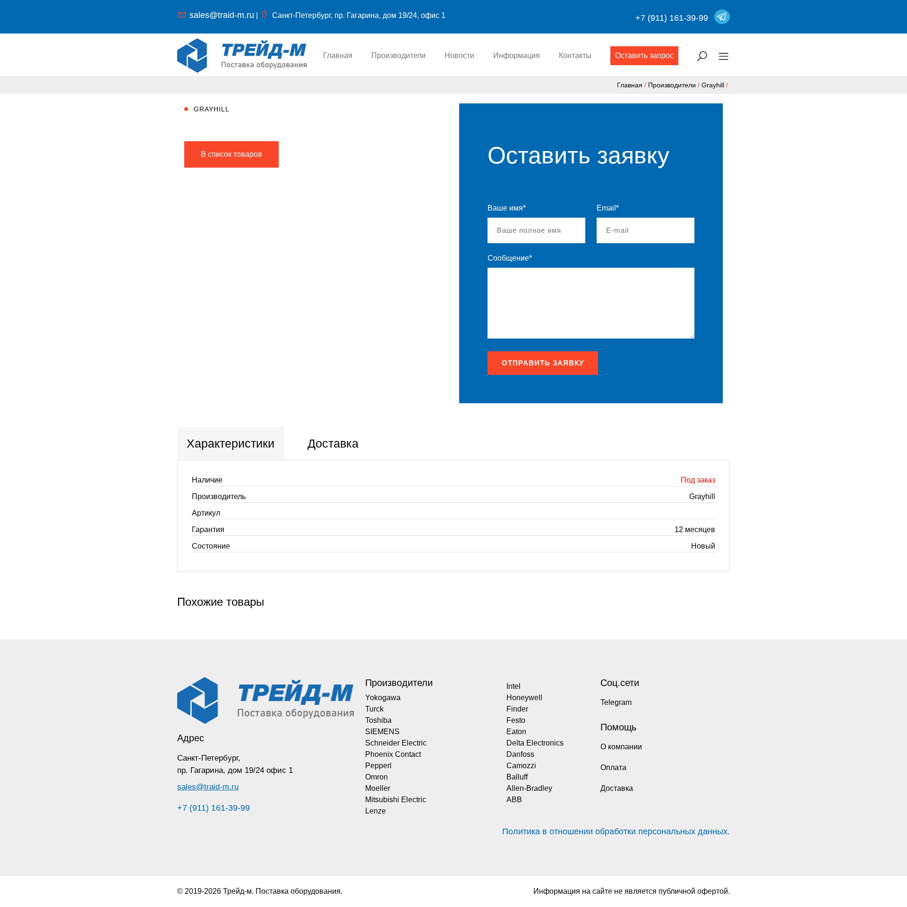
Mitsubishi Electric (395, 800)
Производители (398, 55)
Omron (376, 777)
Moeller (377, 788)
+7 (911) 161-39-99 (671, 18)
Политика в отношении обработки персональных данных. (616, 831)
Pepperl (378, 766)
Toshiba (378, 720)
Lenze (375, 811)
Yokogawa (383, 698)
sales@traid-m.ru (221, 15)
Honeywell (524, 698)
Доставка (616, 788)
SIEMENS (382, 732)
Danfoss (520, 754)
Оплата (613, 767)
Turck (374, 709)
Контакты (575, 55)
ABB (514, 800)
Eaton (516, 732)
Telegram (616, 702)
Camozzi (521, 766)
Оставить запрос (644, 55)
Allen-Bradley (529, 788)
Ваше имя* (507, 208)
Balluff (517, 777)
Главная (337, 55)
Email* (608, 208)
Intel (513, 686)
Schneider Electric (396, 743)
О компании (621, 747)
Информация (516, 55)
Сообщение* (510, 258)
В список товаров (231, 154)
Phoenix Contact (393, 754)
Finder (517, 709)
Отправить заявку (543, 363)
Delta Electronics (535, 743)
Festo (515, 720)
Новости (459, 55)
